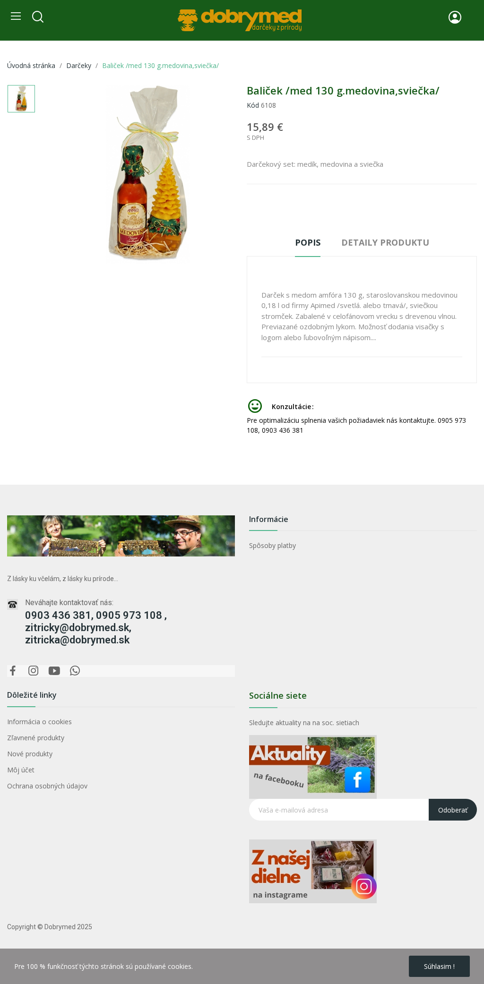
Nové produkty (29, 753)
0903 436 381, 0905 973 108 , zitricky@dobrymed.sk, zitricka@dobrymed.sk (96, 627)
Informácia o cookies (39, 721)
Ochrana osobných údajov (47, 785)
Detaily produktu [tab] (385, 242)
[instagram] (33, 671)
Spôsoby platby (272, 545)
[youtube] (54, 671)
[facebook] (12, 671)
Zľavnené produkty (35, 737)
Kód (253, 105)
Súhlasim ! (439, 966)
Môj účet (21, 769)
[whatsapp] (75, 671)
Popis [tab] (307, 242)
